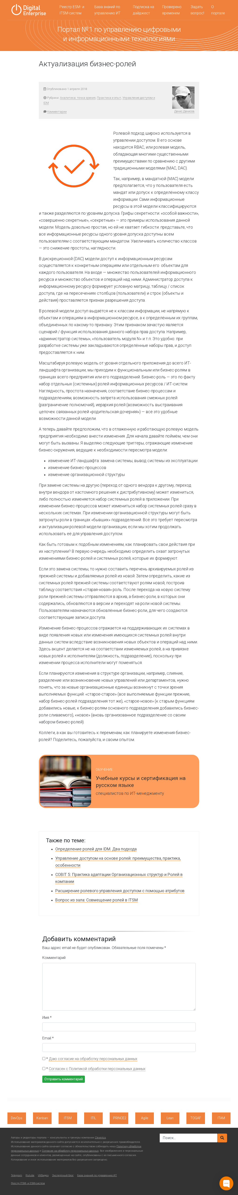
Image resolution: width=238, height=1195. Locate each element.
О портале (218, 10)
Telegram (16, 1175)
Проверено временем (172, 10)
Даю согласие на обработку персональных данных (93, 1059)
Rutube (30, 1175)
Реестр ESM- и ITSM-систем (72, 10)
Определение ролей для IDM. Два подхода (96, 849)
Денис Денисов (184, 111)
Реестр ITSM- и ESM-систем (28, 1183)
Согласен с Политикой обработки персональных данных (97, 1069)
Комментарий (54, 957)
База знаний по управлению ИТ (107, 10)
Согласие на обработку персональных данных (70, 1150)
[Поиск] (222, 1138)
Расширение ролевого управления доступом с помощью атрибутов (120, 890)
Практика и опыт (109, 97)
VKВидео (43, 1175)
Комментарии (57, 111)
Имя (47, 1017)
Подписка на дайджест (143, 10)
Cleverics (100, 1137)
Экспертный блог (63, 1175)
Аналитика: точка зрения (78, 97)
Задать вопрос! (197, 10)
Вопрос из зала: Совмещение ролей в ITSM (96, 900)
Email (48, 1038)
